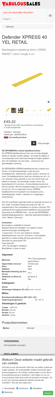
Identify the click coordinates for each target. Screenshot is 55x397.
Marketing (8, 392)
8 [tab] (33, 115)
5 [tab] (21, 115)
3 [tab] (14, 115)
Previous (3, 110)
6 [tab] (25, 115)
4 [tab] (18, 115)
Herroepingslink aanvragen (15, 345)
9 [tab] (37, 115)
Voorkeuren (23, 388)
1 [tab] (6, 115)
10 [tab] (41, 115)
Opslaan (48, 393)
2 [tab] (10, 115)
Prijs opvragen (44, 143)
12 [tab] (48, 115)
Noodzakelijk (9, 388)
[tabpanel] (27, 110)
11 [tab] (44, 115)
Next (52, 110)
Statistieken (37, 388)
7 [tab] (29, 115)
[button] (7, 18)
